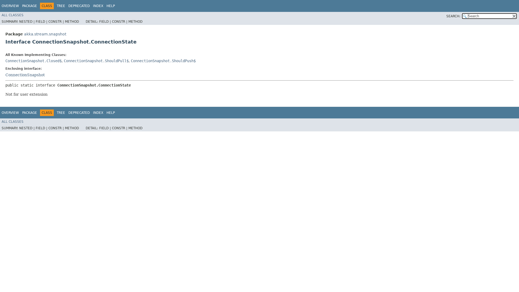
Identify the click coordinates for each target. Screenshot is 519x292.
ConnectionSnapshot (25, 75)
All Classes (13, 15)
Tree (61, 6)
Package (29, 6)
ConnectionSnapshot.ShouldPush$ (163, 61)
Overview (10, 6)
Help (111, 6)
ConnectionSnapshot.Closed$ (33, 61)
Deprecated (79, 6)
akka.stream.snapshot (45, 34)
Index (98, 6)
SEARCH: (453, 16)
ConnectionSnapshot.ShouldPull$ (96, 61)
